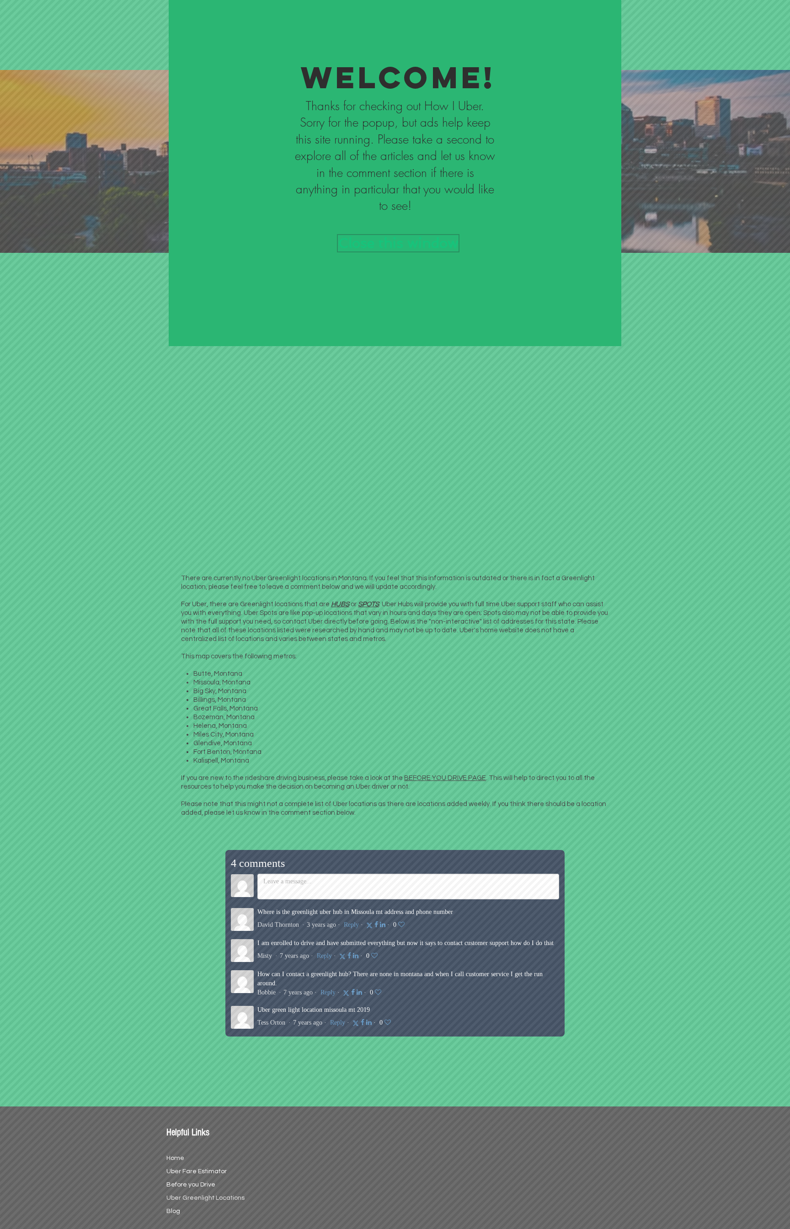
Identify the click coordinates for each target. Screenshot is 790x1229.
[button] (398, 15)
